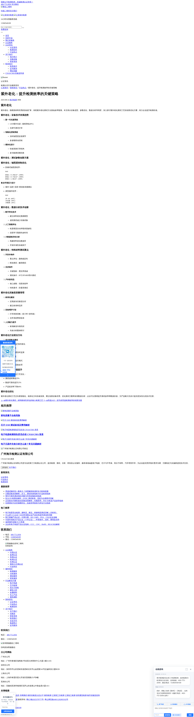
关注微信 (10, 7)
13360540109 (16, 537)
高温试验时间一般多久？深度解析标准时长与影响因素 (26, 491)
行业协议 (13, 566)
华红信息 (15, 695)
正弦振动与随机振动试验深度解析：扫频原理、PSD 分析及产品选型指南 (34, 501)
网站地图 (13, 71)
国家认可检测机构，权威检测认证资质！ (17, 2)
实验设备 (13, 59)
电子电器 (13, 583)
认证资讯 (9, 45)
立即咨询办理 (8, 711)
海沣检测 (13, 100)
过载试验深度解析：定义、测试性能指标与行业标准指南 (27, 494)
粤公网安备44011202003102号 (56, 699)
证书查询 (13, 69)
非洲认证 (13, 562)
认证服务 (9, 43)
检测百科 (13, 50)
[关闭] (191, 669)
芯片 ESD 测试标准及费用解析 (15, 425)
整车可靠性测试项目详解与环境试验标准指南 (23, 496)
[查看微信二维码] (7, 352)
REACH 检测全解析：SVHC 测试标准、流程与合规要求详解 (29, 498)
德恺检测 (47, 695)
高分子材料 (14, 588)
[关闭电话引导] (14, 694)
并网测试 (23, 695)
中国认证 (13, 552)
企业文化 (13, 621)
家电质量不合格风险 (10, 415)
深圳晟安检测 (81, 695)
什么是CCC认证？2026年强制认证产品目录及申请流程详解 (28, 515)
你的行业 (9, 38)
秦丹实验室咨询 (93, 695)
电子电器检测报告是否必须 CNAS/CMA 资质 (22, 434)
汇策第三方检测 (58, 695)
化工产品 (13, 595)
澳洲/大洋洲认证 (16, 564)
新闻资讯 (9, 599)
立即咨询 (5, 467)
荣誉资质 (13, 61)
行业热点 (13, 52)
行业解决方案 (10, 581)
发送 (190, 715)
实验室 (12, 614)
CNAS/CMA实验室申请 (14, 73)
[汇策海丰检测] (13, 15)
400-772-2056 (6, 4)
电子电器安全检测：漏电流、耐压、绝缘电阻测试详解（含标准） (31, 513)
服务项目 (9, 569)
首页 (7, 36)
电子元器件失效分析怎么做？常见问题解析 (21, 444)
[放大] (186, 669)
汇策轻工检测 (70, 695)
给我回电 (167, 715)
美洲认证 (13, 557)
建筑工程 (13, 590)
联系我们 (13, 618)
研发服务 (13, 578)
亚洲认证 (13, 555)
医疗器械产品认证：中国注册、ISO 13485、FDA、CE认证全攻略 (31, 517)
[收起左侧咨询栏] (7, 375)
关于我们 (12, 467)
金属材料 (13, 592)
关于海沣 (9, 54)
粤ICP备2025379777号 (35, 699)
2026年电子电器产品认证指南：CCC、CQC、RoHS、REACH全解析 (32, 524)
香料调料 (13, 597)
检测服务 (13, 571)
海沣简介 (13, 57)
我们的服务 (9, 40)
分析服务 (13, 573)
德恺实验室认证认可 (35, 695)
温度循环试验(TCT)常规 (14, 522)
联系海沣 (9, 64)
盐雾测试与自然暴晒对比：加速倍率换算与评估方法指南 (27, 503)
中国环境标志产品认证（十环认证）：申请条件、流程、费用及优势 (32, 520)
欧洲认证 (13, 559)
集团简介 (13, 623)
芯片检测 (13, 585)
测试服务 (13, 576)
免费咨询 (4, 29)
